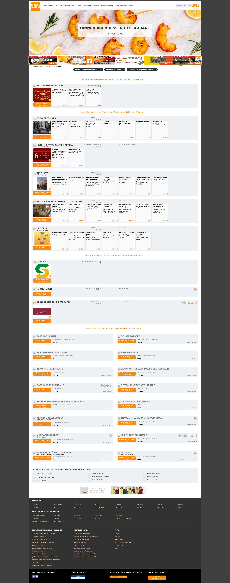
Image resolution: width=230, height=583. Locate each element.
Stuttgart (181, 504)
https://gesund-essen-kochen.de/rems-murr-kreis (90, 554)
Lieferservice (87, 6)
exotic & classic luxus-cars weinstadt (86, 536)
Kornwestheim (99, 504)
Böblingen (35, 507)
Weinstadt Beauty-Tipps (82, 548)
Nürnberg (119, 507)
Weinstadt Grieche (38, 545)
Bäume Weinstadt (80, 545)
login (116, 548)
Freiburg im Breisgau (39, 515)
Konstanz (77, 507)
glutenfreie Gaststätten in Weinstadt (44, 557)
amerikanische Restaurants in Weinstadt (46, 559)
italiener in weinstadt (39, 536)
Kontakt (117, 536)
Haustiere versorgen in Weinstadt (85, 557)
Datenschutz (119, 545)
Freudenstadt (57, 504)
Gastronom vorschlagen (118, 577)
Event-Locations (121, 6)
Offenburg (77, 518)
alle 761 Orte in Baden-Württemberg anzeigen (48, 521)
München (119, 504)
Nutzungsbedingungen (123, 542)
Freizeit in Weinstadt (80, 542)
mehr (130, 6)
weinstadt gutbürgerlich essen (42, 548)
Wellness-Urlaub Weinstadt (83, 551)
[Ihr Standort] (197, 5)
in (37, 66)
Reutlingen (140, 507)
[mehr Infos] (42, 95)
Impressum (119, 539)
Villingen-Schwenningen (124, 518)
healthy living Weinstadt (82, 539)
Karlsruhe (56, 518)
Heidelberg (77, 504)
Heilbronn (56, 515)
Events (96, 6)
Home (117, 534)
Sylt (179, 507)
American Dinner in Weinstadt (42, 539)
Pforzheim (140, 504)
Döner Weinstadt (38, 562)
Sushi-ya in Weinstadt (39, 554)
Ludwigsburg (99, 507)
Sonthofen (161, 507)
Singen (159, 504)
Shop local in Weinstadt (82, 534)
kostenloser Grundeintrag (157, 577)
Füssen (55, 507)
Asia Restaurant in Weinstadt (42, 565)
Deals (79, 6)
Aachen (34, 504)
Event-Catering (107, 6)
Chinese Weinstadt (38, 551)
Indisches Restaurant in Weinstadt (43, 534)
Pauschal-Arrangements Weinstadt (44, 542)
